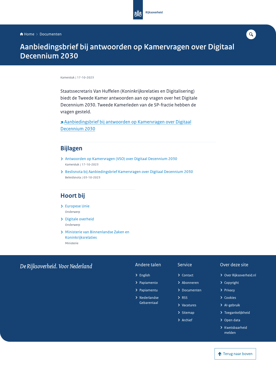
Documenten (51, 34)
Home (29, 34)
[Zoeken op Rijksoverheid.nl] (251, 34)
